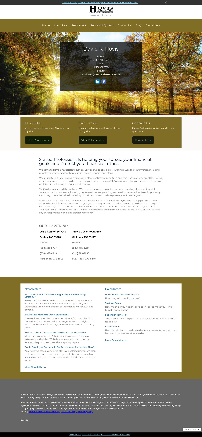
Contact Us (124, 25)
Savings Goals (113, 303)
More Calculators (115, 340)
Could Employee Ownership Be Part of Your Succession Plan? (59, 347)
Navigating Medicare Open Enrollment (47, 314)
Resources (77, 25)
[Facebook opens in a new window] (103, 82)
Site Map (24, 420)
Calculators (113, 289)
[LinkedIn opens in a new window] (97, 82)
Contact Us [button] (141, 140)
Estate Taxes (112, 326)
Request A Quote (101, 25)
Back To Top (190, 429)
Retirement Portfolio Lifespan (122, 294)
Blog (138, 25)
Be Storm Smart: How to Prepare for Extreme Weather (55, 332)
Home (46, 25)
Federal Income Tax (116, 315)
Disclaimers (152, 25)
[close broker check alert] (166, 2)
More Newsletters (35, 367)
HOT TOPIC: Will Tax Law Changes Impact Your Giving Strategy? (55, 295)
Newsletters (33, 289)
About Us (59, 25)
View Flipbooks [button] (37, 140)
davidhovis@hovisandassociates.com (101, 74)
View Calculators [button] (91, 140)
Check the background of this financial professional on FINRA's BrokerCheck (100, 2)
